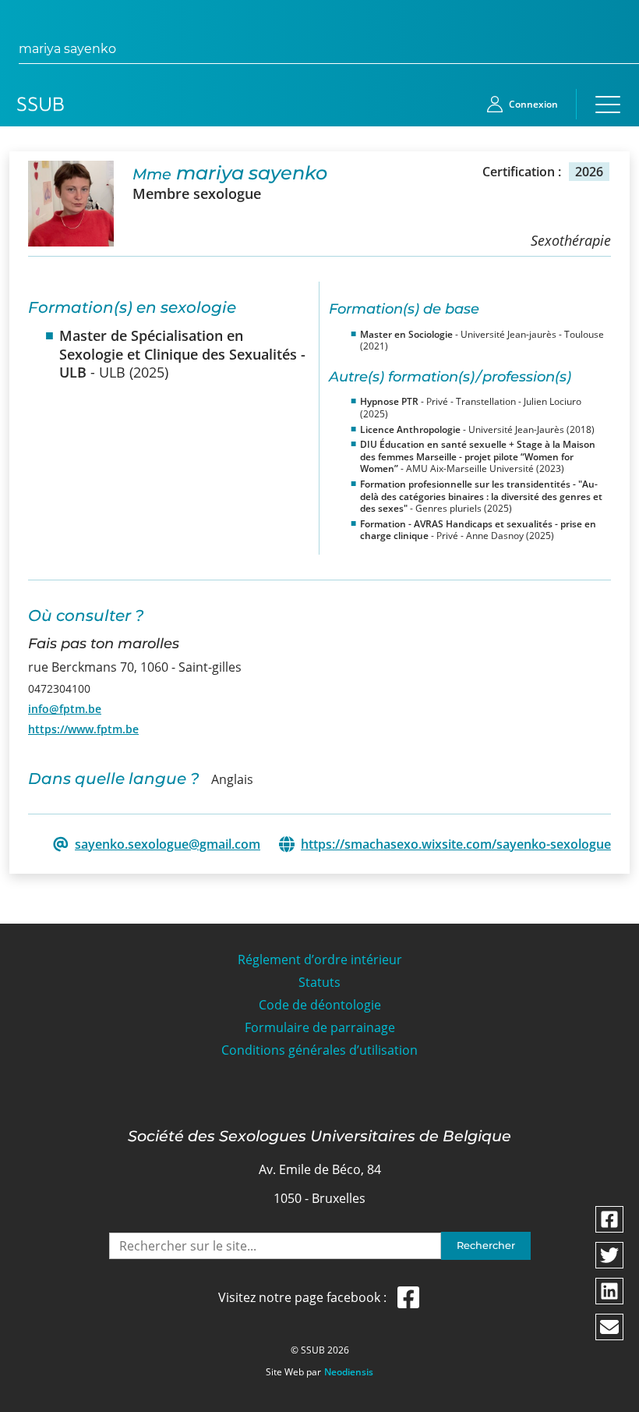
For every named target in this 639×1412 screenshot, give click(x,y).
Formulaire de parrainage (320, 1028)
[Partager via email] (609, 1327)
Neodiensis (348, 1372)
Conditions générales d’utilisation (319, 1050)
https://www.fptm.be (83, 729)
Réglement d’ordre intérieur (320, 960)
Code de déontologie (320, 1005)
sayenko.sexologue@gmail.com (167, 844)
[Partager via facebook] (609, 1219)
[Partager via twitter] (609, 1255)
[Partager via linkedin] (609, 1291)
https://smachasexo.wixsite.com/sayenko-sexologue (456, 844)
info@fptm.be (64, 708)
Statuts (319, 982)
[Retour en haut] (609, 1398)
